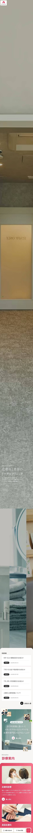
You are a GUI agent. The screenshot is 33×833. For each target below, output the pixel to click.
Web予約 (20, 830)
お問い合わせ (8, 830)
